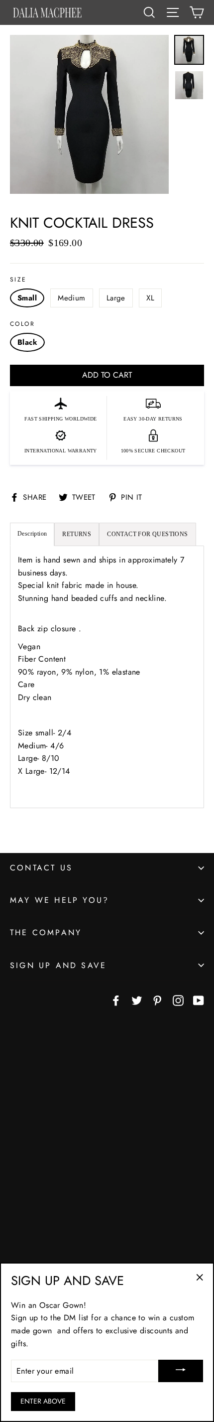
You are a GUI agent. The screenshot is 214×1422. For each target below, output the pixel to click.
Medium (71, 297)
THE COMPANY (46, 932)
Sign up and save (58, 965)
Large (116, 297)
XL (150, 297)
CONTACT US (41, 867)
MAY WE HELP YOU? (59, 900)
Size (18, 279)
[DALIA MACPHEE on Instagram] (178, 1000)
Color (22, 323)
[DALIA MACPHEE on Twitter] (136, 1000)
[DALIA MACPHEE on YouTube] (198, 1000)
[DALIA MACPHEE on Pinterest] (157, 1000)
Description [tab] (32, 533)
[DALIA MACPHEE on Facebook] (115, 1000)
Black (27, 342)
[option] (89, 119)
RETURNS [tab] (76, 534)
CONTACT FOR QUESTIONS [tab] (147, 534)
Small (27, 297)
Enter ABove (43, 1401)
